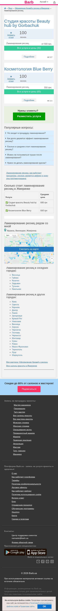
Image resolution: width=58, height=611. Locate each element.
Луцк (14, 352)
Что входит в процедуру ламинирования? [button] (26, 133)
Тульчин (15, 286)
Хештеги (15, 512)
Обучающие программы (23, 508)
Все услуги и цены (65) (29, 91)
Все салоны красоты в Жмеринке (21, 366)
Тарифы (15, 480)
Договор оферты (19, 487)
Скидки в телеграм (20, 519)
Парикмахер (19, 408)
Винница (16, 275)
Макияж (16, 437)
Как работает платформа (23, 477)
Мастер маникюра (22, 405)
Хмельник (16, 289)
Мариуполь (17, 355)
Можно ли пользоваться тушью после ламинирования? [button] (23, 156)
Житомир (16, 338)
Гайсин (15, 278)
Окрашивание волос (22, 429)
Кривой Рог (17, 318)
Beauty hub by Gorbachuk (27, 23)
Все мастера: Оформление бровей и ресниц (27, 362)
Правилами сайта (27, 606)
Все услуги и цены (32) (29, 48)
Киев (14, 302)
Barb (29, 2)
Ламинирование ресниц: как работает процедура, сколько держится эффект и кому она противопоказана (27, 176)
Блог (14, 501)
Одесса (15, 304)
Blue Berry (28, 69)
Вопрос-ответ (18, 498)
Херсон (15, 327)
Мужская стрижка (21, 422)
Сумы (14, 341)
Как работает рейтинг (22, 491)
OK (44, 606)
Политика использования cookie (26, 494)
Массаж (16, 447)
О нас (14, 473)
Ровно (14, 344)
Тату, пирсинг (19, 451)
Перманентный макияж (24, 433)
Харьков (15, 307)
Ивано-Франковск (20, 347)
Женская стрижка (21, 426)
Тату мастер (19, 412)
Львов (14, 313)
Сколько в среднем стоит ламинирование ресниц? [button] (25, 147)
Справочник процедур (22, 505)
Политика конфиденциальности (26, 484)
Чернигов (16, 330)
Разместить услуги (29, 116)
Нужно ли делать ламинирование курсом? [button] (26, 163)
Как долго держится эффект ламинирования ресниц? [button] (26, 139)
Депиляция (18, 444)
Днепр (15, 310)
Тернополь (17, 349)
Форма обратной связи (22, 542)
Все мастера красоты (23, 419)
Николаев (16, 321)
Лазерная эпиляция (22, 440)
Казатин (15, 280)
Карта (14, 515)
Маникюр (17, 454)
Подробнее (29, 57)
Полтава (16, 332)
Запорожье (17, 316)
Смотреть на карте (29, 249)
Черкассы (16, 335)
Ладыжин (16, 283)
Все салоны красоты (22, 415)
